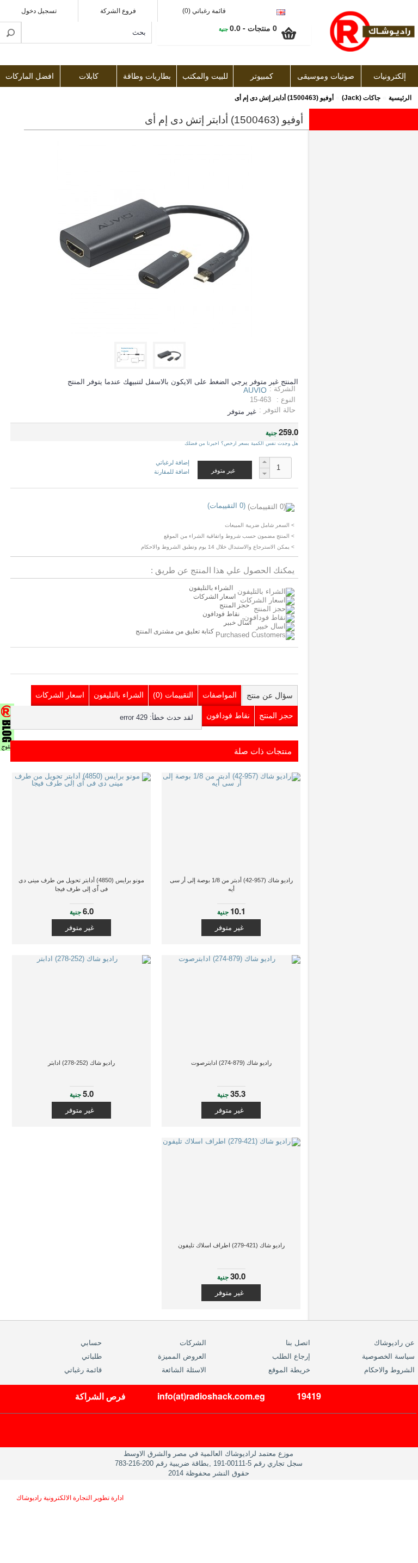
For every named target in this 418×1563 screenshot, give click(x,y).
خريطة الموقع (289, 1370)
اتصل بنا (298, 1343)
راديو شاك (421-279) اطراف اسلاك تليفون (231, 1245)
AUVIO (255, 390)
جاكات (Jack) (361, 98)
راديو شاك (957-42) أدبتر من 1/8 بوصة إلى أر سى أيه (231, 884)
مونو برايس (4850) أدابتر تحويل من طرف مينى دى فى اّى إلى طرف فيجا (81, 884)
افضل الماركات (29, 76)
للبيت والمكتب (205, 76)
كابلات (89, 76)
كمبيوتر (261, 76)
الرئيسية (400, 98)
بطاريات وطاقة (147, 76)
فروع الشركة (118, 11)
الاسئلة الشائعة (184, 1370)
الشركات (193, 1343)
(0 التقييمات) (226, 505)
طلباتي (92, 1356)
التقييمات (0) (173, 695)
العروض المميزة (182, 1356)
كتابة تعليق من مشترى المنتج (176, 631)
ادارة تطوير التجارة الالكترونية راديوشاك (70, 1498)
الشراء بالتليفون (211, 588)
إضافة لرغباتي (172, 463)
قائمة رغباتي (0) (204, 11)
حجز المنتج (234, 605)
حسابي (91, 1343)
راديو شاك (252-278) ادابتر (81, 1062)
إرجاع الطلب (291, 1356)
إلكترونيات (389, 76)
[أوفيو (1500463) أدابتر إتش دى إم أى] (171, 366)
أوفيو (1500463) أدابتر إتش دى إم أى (284, 98)
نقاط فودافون (220, 614)
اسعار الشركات (214, 596)
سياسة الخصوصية (388, 1356)
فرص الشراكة (100, 1396)
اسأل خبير (237, 622)
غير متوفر (229, 928)
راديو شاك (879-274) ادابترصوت (231, 1062)
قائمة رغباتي (83, 1370)
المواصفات (219, 695)
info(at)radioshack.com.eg (211, 1396)
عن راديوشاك (394, 1343)
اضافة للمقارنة (171, 471)
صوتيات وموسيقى (325, 76)
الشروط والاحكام (389, 1370)
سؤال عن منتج (270, 695)
